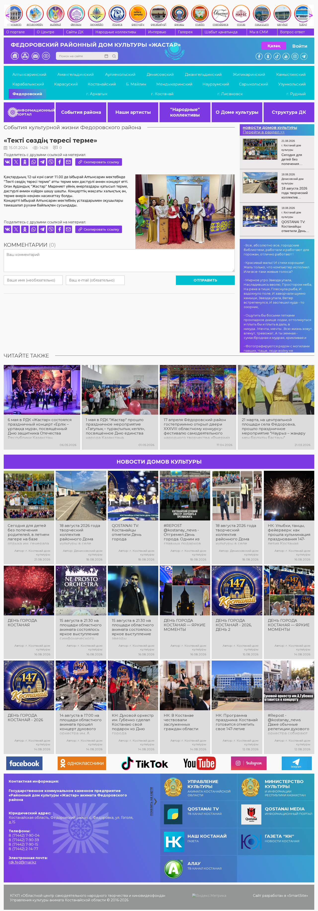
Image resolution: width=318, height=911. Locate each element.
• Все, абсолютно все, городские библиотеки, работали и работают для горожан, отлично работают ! (276, 249)
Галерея (185, 32)
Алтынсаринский (29, 74)
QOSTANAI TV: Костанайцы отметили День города (126, 532)
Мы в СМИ (258, 32)
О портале (15, 32)
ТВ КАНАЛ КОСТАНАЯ (205, 811)
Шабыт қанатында (221, 32)
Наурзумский (215, 84)
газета (207, 838)
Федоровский (27, 93)
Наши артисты (133, 112)
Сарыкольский (253, 84)
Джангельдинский (203, 74)
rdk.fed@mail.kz (22, 862)
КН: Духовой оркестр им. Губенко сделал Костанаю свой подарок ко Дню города (133, 724)
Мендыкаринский (174, 84)
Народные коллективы (115, 32)
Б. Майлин (136, 84)
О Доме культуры (237, 112)
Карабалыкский (28, 84)
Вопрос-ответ (292, 32)
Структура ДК (289, 112)
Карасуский (66, 84)
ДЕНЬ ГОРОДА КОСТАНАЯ (22, 622)
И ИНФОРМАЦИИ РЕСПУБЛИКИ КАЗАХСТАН (285, 788)
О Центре (45, 32)
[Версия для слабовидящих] (46, 56)
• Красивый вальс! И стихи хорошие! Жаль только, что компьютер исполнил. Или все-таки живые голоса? (277, 267)
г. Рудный (296, 93)
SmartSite (297, 895)
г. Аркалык (96, 93)
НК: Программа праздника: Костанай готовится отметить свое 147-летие (237, 722)
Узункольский (292, 84)
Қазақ (274, 45)
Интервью (157, 32)
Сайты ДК (74, 32)
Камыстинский (291, 74)
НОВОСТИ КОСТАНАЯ (282, 838)
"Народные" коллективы (185, 112)
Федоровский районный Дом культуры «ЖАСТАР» (96, 44)
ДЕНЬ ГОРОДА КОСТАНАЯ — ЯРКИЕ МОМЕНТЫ (184, 625)
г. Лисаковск (230, 93)
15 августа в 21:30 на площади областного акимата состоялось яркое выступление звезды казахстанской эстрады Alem (133, 629)
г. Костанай (162, 93)
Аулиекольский (120, 74)
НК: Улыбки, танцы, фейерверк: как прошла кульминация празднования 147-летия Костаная (289, 534)
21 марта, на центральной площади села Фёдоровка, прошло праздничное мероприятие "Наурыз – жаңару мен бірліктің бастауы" (273, 429)
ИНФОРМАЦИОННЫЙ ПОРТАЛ (35, 112)
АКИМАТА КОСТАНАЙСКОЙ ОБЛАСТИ (209, 788)
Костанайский (102, 84)
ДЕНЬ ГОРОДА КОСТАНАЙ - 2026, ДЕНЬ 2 (234, 625)
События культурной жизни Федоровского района (72, 127)
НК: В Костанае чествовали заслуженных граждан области (181, 722)
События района (81, 112)
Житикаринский (249, 74)
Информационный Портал (288, 811)
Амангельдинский (75, 74)
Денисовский (160, 74)
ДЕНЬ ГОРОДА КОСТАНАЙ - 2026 (25, 717)
